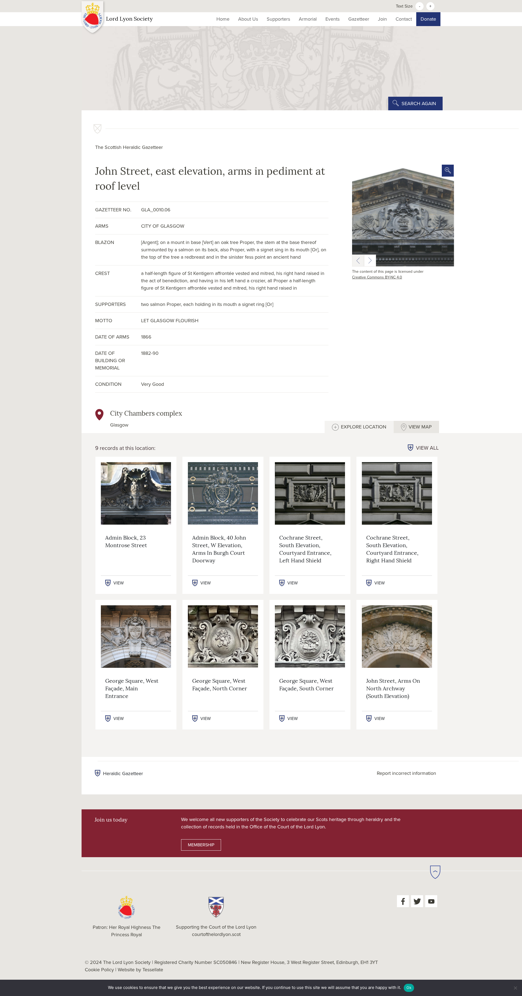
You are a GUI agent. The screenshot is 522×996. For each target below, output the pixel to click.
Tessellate (152, 969)
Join (382, 19)
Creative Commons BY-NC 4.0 (377, 277)
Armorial (308, 19)
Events (332, 19)
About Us (248, 19)
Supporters (278, 19)
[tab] (359, 427)
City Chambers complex (146, 414)
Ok (408, 987)
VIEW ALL (427, 448)
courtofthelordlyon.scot (216, 934)
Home (222, 19)
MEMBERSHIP (201, 845)
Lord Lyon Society (129, 19)
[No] (515, 988)
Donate (428, 19)
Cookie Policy (99, 969)
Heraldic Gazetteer (123, 773)
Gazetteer (358, 19)
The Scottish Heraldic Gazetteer (129, 147)
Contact (404, 19)
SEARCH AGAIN (419, 103)
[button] (358, 261)
